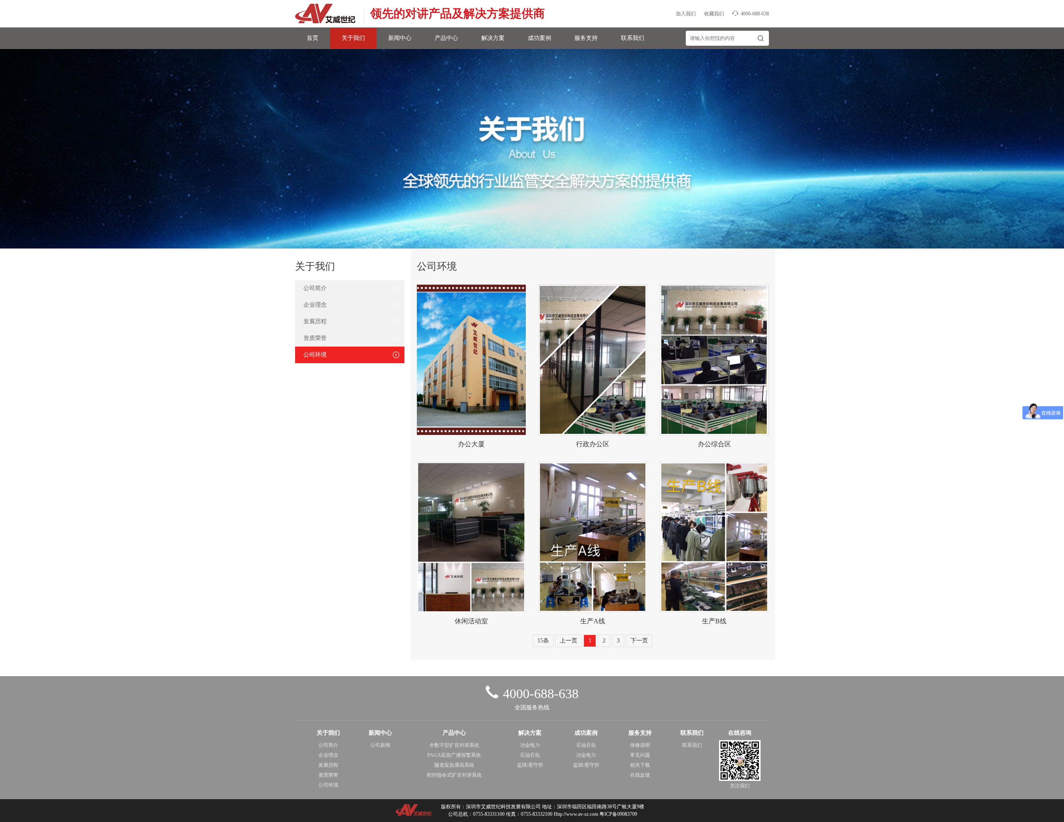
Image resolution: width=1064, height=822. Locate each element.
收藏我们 (714, 14)
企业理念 (315, 305)
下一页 (639, 640)
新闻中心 (399, 38)
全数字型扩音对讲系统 (454, 745)
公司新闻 (380, 745)
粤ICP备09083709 (618, 814)
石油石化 (530, 755)
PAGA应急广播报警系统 (454, 755)
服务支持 (586, 38)
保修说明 (640, 745)
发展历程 (315, 321)
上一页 (568, 640)
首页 (312, 38)
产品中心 (446, 38)
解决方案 (493, 38)
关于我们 (353, 38)
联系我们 (632, 38)
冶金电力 (530, 745)
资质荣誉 (315, 338)
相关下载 (640, 765)
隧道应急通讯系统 (454, 765)
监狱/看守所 (530, 765)
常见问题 (640, 755)
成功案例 (539, 38)
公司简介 (315, 288)
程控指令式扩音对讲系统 (454, 775)
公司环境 (315, 355)
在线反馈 (640, 775)
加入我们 (686, 14)
